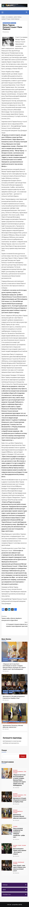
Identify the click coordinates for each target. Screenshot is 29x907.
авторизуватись (14, 743)
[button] (14, 885)
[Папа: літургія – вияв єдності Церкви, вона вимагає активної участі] (7, 865)
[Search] (26, 12)
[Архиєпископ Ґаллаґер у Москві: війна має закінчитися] (14, 713)
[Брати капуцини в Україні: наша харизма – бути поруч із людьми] (7, 848)
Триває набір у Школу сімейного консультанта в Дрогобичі (12, 618)
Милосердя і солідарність (14, 658)
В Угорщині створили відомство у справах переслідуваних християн (16, 624)
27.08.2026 (6, 671)
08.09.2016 (6, 32)
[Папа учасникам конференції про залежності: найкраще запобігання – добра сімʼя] (7, 829)
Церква (10, 692)
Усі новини (13, 23)
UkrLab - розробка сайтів (14, 904)
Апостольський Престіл (14, 721)
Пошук (4, 750)
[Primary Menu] (3, 12)
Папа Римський (6, 23)
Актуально (5, 658)
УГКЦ (22, 658)
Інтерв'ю (19, 845)
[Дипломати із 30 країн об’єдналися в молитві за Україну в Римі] (14, 684)
